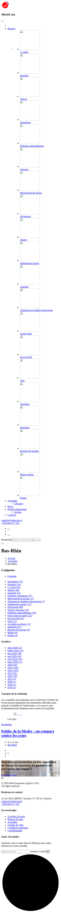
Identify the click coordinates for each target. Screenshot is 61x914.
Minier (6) (13, 632)
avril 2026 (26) (15, 659)
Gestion (17, 512)
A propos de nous (16, 816)
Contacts (12, 515)
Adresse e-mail (37, 851)
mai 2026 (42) (14, 656)
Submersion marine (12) (19, 604)
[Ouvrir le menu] (9, 535)
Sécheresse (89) (15, 607)
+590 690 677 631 (10, 523)
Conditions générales (18, 827)
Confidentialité (15, 830)
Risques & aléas (15, 819)
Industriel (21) (14, 627)
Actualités (12, 500)
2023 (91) (12, 673)
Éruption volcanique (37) (20, 595)
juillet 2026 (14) (15, 650)
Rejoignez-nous (9, 775)
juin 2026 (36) (15, 653)
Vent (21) (12, 621)
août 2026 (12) (15, 647)
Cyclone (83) (14, 587)
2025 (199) (13, 667)
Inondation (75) (15, 581)
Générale (12, 576)
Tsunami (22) (14, 593)
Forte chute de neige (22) (20, 615)
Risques (11, 28)
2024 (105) (13, 670)
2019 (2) (12, 684)
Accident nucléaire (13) (19, 624)
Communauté (17, 509)
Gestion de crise (15, 825)
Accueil (11, 558)
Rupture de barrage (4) (19, 629)
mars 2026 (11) (15, 662)
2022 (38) (12, 676)
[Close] (2, 21)
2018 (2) (12, 687)
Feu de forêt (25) (16, 618)
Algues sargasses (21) (18, 610)
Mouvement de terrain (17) (21, 598)
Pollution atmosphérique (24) (22, 612)
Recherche (6, 539)
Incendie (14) (14, 584)
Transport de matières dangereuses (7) (26, 601)
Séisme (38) (13, 590)
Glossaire (18, 503)
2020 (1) (12, 681)
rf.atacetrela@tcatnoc (11, 520)
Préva (10, 506)
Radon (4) (13, 635)
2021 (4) (12, 679)
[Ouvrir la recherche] (9, 529)
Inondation (6, 724)
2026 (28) (12, 664)
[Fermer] (2, 543)
